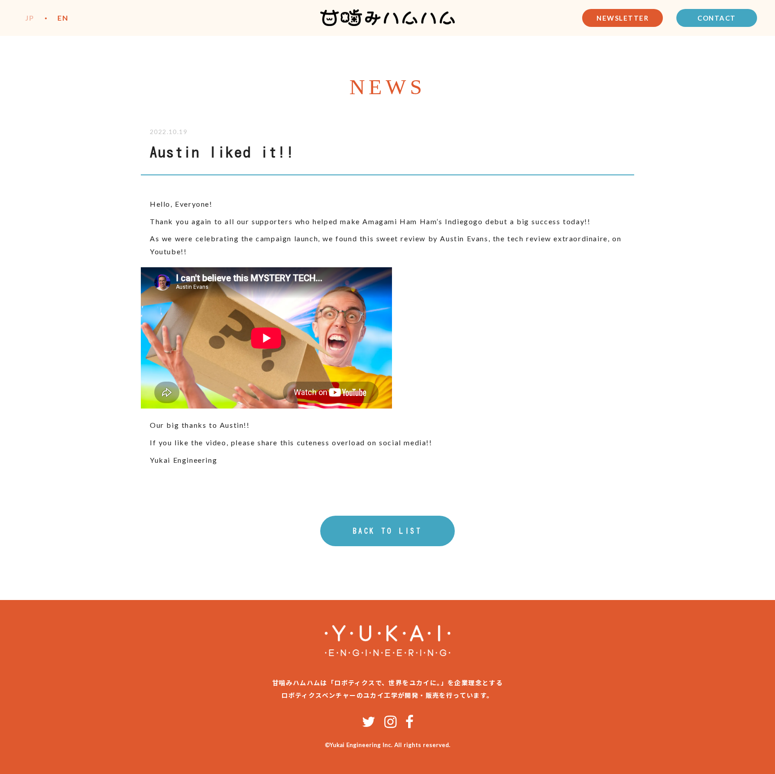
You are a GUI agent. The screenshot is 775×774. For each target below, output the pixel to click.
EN (62, 17)
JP (29, 17)
